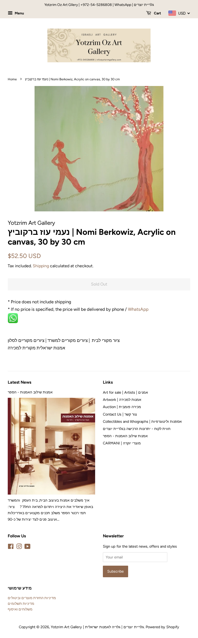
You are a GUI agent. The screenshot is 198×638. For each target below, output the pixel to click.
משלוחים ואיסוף (20, 609)
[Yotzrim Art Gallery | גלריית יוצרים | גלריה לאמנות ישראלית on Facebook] (11, 547)
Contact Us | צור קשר (120, 414)
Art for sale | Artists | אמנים (125, 392)
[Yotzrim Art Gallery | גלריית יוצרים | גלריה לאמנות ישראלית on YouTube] (27, 547)
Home (12, 79)
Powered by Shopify (162, 627)
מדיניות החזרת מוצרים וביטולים (32, 598)
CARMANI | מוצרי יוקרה (122, 443)
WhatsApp (139, 309)
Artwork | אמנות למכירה (122, 399)
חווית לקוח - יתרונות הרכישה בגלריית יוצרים (136, 428)
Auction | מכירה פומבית (122, 406)
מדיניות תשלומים (21, 603)
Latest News (19, 382)
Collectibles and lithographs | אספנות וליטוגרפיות (142, 421)
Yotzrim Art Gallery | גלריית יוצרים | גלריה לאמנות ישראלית (97, 627)
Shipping (41, 265)
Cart (157, 13)
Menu (19, 13)
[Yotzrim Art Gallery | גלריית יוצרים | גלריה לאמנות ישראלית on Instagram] (19, 547)
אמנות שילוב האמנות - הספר (30, 392)
